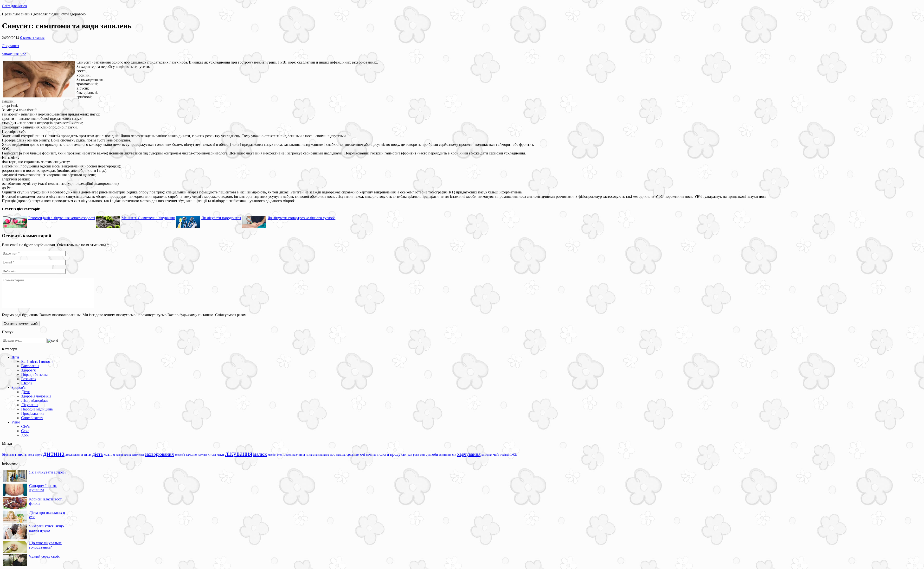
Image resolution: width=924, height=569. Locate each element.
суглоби (432, 454)
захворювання (159, 454)
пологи (383, 454)
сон (422, 454)
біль (5, 454)
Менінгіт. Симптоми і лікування (148, 218)
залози (127, 454)
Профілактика (32, 413)
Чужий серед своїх (44, 556)
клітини (202, 454)
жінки (119, 454)
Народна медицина (37, 409)
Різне (16, 422)
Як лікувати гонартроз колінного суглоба (301, 218)
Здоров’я (28, 370)
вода (31, 454)
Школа (26, 383)
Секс (25, 431)
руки (416, 454)
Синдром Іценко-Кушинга (43, 488)
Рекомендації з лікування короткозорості (61, 218)
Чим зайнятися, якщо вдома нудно (46, 528)
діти (87, 454)
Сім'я (25, 426)
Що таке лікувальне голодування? (45, 545)
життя (109, 454)
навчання (298, 454)
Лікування (10, 46)
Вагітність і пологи (37, 361)
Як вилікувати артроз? (47, 472)
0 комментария (32, 38)
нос (23, 54)
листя (212, 454)
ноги (326, 454)
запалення (10, 54)
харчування (469, 454)
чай (496, 454)
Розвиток (28, 379)
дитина (53, 453)
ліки (220, 454)
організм (352, 454)
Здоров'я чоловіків (36, 396)
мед (279, 454)
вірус (38, 454)
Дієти (25, 392)
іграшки (504, 454)
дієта (97, 454)
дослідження (74, 454)
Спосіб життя (32, 418)
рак (409, 454)
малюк (260, 454)
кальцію (191, 454)
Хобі (25, 435)
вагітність (18, 454)
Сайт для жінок (14, 6)
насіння (310, 455)
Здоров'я (19, 387)
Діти (15, 357)
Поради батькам (34, 374)
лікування (238, 453)
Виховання (30, 366)
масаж (272, 454)
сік (454, 454)
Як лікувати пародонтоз (221, 218)
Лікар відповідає (34, 400)
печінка (371, 454)
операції (341, 454)
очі (362, 454)
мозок (287, 454)
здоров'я (180, 454)
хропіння (486, 454)
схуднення (445, 454)
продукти (398, 454)
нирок (318, 455)
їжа (513, 454)
